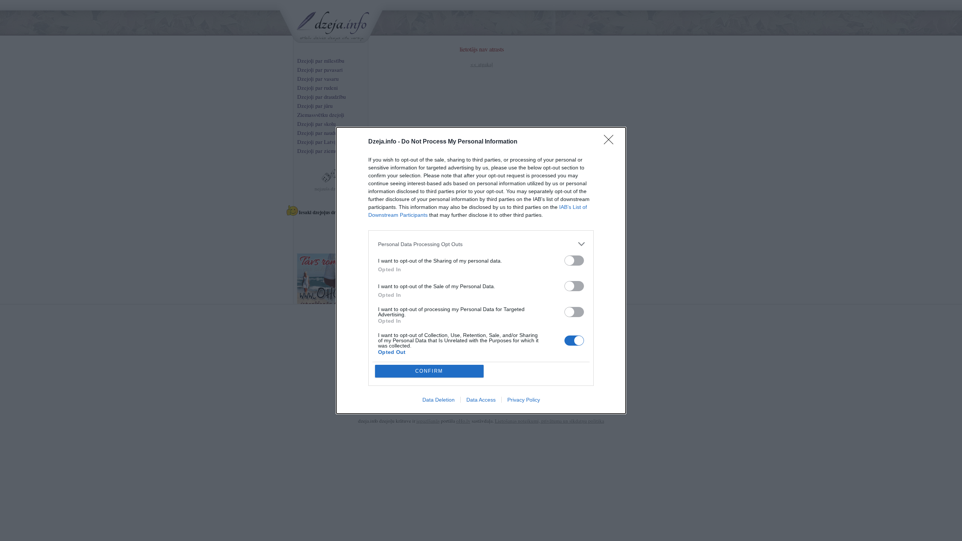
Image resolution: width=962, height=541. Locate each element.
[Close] (611, 142)
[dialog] (481, 270)
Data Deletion (438, 400)
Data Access (481, 400)
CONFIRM (429, 371)
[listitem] (481, 244)
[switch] (574, 260)
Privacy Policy (523, 400)
